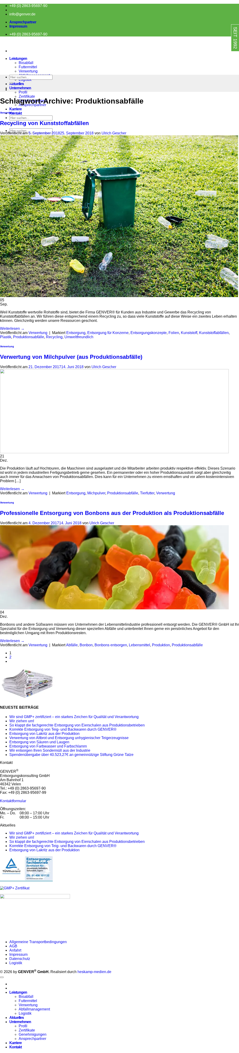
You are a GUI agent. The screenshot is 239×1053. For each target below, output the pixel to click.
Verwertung (28, 71)
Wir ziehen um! (21, 721)
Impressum (18, 26)
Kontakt (15, 113)
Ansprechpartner (22, 22)
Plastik (5, 337)
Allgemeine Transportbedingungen (38, 942)
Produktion (161, 645)
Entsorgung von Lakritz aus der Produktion (44, 734)
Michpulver (96, 493)
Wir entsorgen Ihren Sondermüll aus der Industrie (49, 750)
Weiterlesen (12, 329)
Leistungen (18, 59)
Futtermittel (28, 67)
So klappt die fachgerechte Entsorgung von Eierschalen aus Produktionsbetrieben (77, 725)
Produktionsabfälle (28, 337)
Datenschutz (19, 959)
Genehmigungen (32, 1034)
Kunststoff (189, 333)
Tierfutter (147, 493)
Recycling (54, 337)
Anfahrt (15, 950)
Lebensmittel (139, 645)
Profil (23, 92)
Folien (174, 333)
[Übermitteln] (11, 83)
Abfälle (72, 645)
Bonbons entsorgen (111, 645)
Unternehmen (20, 88)
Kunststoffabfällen (214, 333)
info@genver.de (22, 14)
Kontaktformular (13, 801)
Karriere (15, 109)
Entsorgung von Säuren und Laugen (39, 742)
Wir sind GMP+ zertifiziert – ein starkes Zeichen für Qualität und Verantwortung (74, 717)
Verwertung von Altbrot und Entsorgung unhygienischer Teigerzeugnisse (69, 738)
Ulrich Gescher (114, 133)
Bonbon (86, 645)
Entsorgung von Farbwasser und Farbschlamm (48, 746)
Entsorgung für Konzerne (108, 333)
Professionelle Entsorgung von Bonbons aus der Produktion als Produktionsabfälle (112, 513)
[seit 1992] (225, 55)
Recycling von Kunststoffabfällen (44, 123)
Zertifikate (27, 96)
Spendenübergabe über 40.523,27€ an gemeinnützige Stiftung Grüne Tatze (71, 755)
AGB (13, 946)
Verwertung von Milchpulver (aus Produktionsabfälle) (71, 357)
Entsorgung (75, 333)
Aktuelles (16, 84)
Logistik (15, 963)
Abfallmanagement (34, 1009)
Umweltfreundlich (78, 337)
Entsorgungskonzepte (148, 333)
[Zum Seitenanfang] (2, 977)
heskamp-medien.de (94, 972)
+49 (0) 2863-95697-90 (28, 6)
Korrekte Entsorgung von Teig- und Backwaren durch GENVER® (62, 729)
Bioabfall (26, 63)
